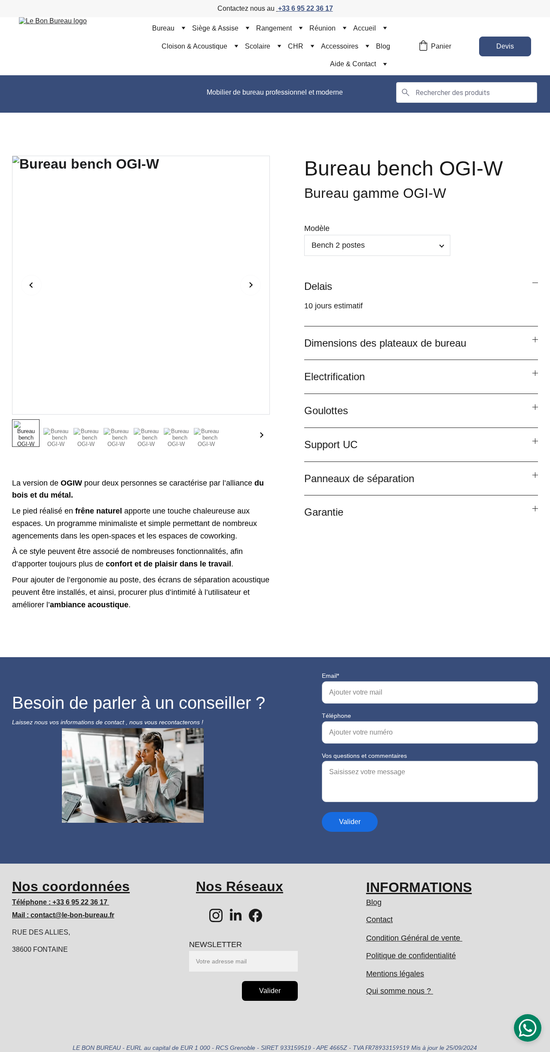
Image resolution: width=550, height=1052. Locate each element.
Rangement (274, 28)
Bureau (163, 28)
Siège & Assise (215, 28)
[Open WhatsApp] (527, 1028)
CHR (295, 46)
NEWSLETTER (215, 944)
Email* (330, 675)
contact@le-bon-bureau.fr (72, 915)
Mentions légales (395, 973)
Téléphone (336, 715)
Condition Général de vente (414, 938)
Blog (383, 46)
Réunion (322, 28)
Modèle (317, 228)
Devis (505, 46)
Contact (379, 919)
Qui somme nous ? (399, 991)
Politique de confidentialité (411, 955)
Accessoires (339, 46)
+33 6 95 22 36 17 (305, 8)
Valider (350, 821)
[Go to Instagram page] (216, 915)
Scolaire (257, 46)
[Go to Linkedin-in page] (235, 915)
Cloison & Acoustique (194, 46)
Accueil (364, 28)
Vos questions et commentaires (364, 755)
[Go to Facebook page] (255, 915)
